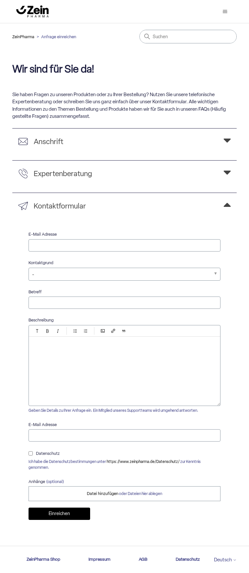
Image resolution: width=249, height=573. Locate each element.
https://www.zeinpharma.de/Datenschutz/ (143, 461)
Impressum (100, 559)
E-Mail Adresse (43, 234)
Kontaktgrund (41, 262)
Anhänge (46, 481)
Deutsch (223, 560)
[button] (37, 331)
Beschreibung (41, 320)
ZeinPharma (23, 36)
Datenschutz (188, 559)
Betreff (35, 291)
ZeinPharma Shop (43, 559)
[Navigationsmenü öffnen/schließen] (225, 11)
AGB (143, 559)
